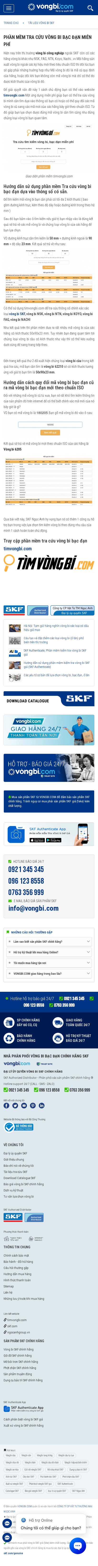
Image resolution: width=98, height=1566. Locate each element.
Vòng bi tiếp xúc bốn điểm (75, 1462)
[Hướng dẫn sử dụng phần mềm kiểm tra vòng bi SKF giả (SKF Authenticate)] (14, 665)
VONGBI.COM (24, 1506)
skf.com (12, 1326)
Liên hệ (8, 1292)
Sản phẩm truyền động (18, 1374)
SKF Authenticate (65, 1484)
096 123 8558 (26, 881)
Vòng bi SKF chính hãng (19, 1349)
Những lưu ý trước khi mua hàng (24, 1298)
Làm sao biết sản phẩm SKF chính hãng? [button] (36, 941)
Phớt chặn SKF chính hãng (20, 1368)
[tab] (49, 941)
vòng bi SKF (17, 314)
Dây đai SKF (28, 1476)
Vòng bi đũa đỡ (12, 1462)
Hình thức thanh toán (17, 1280)
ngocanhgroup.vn (18, 1332)
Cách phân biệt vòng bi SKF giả (23, 1419)
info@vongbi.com (33, 908)
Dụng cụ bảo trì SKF (78, 1469)
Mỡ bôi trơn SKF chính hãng (21, 1362)
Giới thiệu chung (14, 1159)
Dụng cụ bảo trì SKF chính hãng (23, 1380)
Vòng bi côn (26, 1455)
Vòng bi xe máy (12, 1469)
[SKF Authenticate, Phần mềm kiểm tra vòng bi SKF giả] (14, 652)
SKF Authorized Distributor (20, 1077)
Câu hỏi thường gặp (16, 1268)
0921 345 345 (26, 869)
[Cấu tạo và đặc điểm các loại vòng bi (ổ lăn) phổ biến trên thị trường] (14, 640)
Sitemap (9, 1286)
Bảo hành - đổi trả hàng (18, 1261)
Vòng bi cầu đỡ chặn (50, 1462)
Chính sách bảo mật (16, 1255)
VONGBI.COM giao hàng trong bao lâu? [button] (36, 973)
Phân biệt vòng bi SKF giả (40, 1484)
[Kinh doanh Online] (7, 1526)
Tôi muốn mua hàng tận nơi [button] (28, 963)
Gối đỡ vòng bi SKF (32, 1469)
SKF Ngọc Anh (78, 1491)
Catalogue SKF (12, 1491)
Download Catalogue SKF (19, 1178)
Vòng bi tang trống (44, 1455)
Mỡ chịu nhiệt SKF (55, 1469)
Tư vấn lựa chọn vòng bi (19, 1196)
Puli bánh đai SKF (48, 1476)
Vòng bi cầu (10, 1455)
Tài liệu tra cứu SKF (15, 1172)
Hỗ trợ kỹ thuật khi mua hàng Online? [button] (34, 952)
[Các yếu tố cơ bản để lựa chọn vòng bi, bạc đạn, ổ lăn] (14, 677)
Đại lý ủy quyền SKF (15, 1153)
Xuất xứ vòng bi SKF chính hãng (24, 1425)
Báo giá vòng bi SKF (33, 1491)
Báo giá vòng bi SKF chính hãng (24, 1184)
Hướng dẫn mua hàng (17, 1274)
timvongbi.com (17, 1320)
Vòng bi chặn (30, 1462)
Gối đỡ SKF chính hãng (18, 1355)
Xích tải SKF (11, 1476)
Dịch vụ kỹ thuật (13, 1190)
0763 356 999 (26, 892)
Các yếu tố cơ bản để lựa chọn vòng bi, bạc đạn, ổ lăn (56, 675)
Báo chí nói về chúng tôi (19, 1165)
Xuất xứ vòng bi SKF (14, 1484)
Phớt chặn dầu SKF (70, 1476)
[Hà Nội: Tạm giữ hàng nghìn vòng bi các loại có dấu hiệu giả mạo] (14, 628)
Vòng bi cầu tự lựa (66, 1455)
